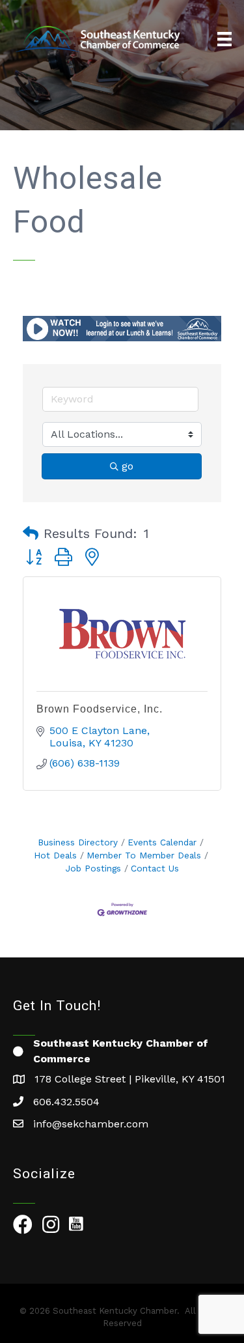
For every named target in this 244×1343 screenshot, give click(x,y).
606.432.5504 (66, 1102)
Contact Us (155, 868)
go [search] (127, 466)
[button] (30, 533)
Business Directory (78, 842)
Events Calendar (162, 842)
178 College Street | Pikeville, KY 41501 (129, 1079)
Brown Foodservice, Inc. (99, 708)
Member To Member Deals (144, 855)
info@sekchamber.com (90, 1124)
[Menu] (224, 39)
